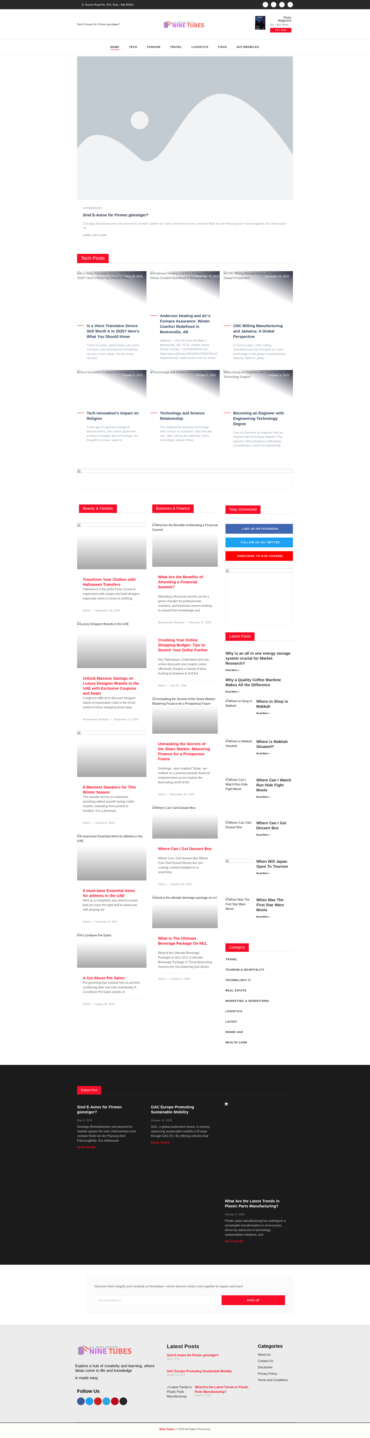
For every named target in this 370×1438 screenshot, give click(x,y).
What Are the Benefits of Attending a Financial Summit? (180, 582)
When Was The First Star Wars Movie (270, 905)
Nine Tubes (166, 1429)
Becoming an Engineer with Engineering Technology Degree (258, 418)
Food (222, 46)
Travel (176, 46)
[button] (289, 47)
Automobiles (247, 46)
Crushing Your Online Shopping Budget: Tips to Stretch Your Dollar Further (183, 645)
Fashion (153, 46)
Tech (133, 46)
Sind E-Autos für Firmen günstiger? (98, 24)
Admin (87, 235)
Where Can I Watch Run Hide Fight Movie (273, 785)
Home (114, 46)
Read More (86, 1147)
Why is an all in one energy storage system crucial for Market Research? (257, 658)
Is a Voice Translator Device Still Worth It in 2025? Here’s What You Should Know (113, 331)
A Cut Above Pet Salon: (104, 978)
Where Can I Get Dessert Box (185, 849)
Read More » (232, 670)
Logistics (200, 46)
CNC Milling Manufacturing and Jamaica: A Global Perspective (258, 331)
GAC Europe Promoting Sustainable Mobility (199, 1371)
